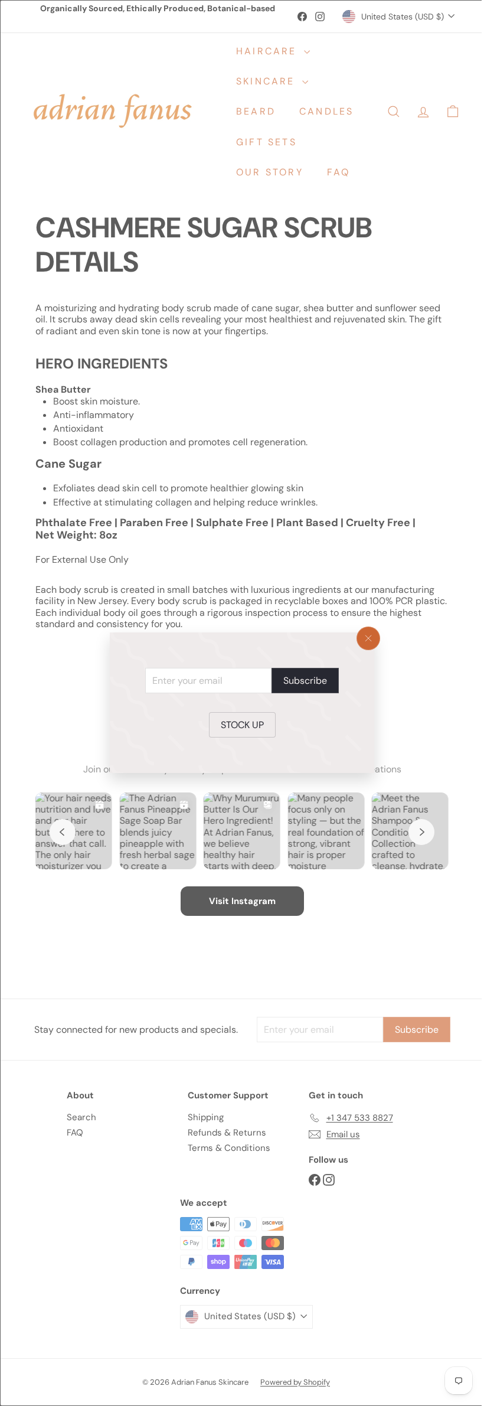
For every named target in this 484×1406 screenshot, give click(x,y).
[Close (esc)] (364, 638)
